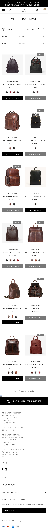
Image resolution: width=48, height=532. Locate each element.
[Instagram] (6, 469)
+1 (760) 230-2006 (8, 445)
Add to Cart (36, 210)
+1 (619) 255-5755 (8, 423)
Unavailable (35, 98)
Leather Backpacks (27, 391)
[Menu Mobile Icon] (3, 10)
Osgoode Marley (12, 81)
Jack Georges (12, 137)
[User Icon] (37, 10)
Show (4, 36)
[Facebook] (2, 469)
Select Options (12, 98)
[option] (24, 401)
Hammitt (36, 193)
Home (16, 391)
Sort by (5, 43)
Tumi (35, 137)
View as (30, 29)
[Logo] (24, 10)
